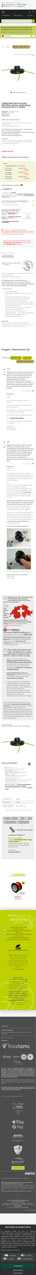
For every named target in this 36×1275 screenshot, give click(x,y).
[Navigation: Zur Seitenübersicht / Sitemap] (3, 47)
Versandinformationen (18, 990)
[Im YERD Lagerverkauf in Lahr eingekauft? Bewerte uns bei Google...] (18, 1062)
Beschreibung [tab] (7, 255)
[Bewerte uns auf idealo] (24, 1056)
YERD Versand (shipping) (18, 977)
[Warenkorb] (33, 11)
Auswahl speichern (18, 1270)
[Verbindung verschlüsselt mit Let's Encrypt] (18, 1149)
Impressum (17, 1250)
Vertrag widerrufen (18, 1168)
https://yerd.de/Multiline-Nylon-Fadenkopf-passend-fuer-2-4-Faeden (16, 1190)
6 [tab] (19, 92)
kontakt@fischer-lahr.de (16, 418)
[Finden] (33, 21)
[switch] (6, 1255)
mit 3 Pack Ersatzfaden (17, 177)
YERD (9, 955)
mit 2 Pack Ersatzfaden (17, 173)
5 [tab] (18, 92)
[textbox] (16, 36)
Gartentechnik (19, 915)
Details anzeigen (18, 1273)
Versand (13, 192)
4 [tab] (16, 92)
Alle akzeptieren (18, 1266)
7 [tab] (21, 92)
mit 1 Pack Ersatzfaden (17, 169)
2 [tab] (12, 92)
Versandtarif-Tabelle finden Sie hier (25, 194)
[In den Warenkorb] (3, 53)
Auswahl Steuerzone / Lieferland (11, 185)
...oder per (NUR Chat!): (10, 222)
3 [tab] (14, 92)
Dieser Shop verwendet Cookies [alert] (18, 1227)
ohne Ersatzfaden (15, 166)
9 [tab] (24, 92)
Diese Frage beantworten (27, 463)
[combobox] (16, 36)
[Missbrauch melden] (33, 391)
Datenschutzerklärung (7, 1250)
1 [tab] (11, 92)
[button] (29, 11)
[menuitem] (6, 15)
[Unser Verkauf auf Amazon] (16, 1056)
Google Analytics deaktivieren (7, 1032)
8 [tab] (23, 92)
